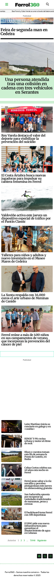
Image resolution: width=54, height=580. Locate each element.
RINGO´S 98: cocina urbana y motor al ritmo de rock (37, 441)
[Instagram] (50, 556)
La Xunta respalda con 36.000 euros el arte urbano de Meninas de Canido (25, 298)
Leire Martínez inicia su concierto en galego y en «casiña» (37, 426)
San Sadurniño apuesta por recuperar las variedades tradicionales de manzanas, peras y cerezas (37, 499)
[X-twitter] (45, 556)
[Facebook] (39, 556)
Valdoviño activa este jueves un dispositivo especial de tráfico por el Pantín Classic (26, 218)
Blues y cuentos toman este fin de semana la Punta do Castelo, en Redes (36, 455)
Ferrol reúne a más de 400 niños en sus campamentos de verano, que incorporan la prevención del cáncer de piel (25, 339)
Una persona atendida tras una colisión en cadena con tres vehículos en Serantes (27, 86)
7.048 (32, 540)
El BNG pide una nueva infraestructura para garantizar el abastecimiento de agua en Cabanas (37, 528)
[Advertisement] (27, 389)
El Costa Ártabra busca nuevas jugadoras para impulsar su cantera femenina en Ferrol (23, 178)
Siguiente (42, 540)
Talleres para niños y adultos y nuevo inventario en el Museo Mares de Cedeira (23, 258)
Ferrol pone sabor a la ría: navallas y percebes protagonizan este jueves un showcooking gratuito (38, 485)
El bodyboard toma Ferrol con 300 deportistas (38, 513)
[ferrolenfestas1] (27, 23)
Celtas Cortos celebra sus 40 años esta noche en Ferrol (37, 470)
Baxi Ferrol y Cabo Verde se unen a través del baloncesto (29, 11)
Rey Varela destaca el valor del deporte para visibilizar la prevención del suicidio (23, 138)
